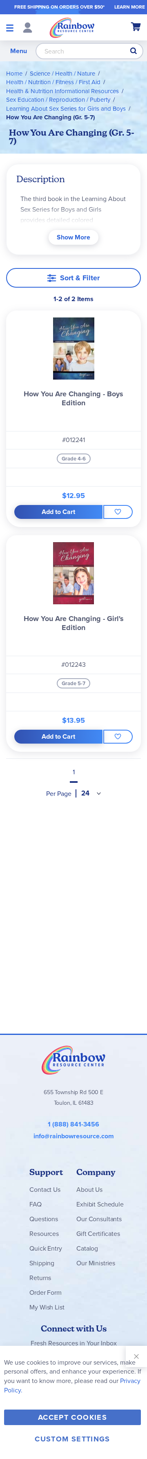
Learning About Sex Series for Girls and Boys (66, 108)
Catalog (87, 1248)
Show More (73, 237)
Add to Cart (58, 511)
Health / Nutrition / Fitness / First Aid (53, 82)
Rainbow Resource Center (73, 1060)
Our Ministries (95, 1263)
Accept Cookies (72, 1417)
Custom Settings (72, 1439)
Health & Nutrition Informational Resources (62, 91)
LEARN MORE (129, 7)
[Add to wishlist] (118, 512)
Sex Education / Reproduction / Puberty (58, 99)
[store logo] (72, 27)
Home (14, 73)
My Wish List (46, 1307)
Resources (44, 1233)
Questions (43, 1219)
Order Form (45, 1292)
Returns (40, 1277)
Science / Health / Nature (62, 73)
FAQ (35, 1204)
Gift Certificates (98, 1233)
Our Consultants (99, 1219)
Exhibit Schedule (99, 1204)
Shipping (41, 1263)
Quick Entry (45, 1248)
